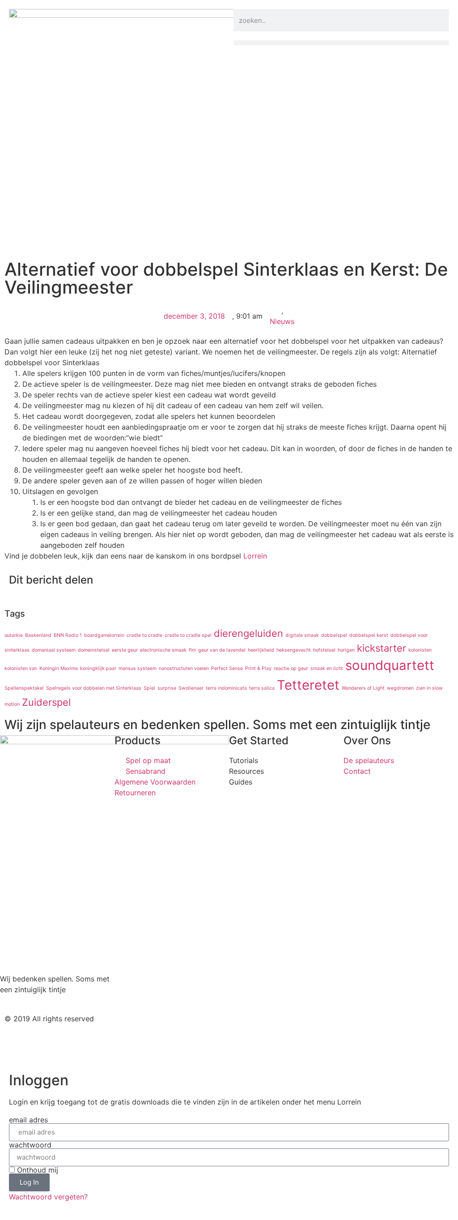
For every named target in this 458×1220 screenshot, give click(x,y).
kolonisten (420, 650)
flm (192, 650)
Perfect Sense (227, 668)
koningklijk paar (98, 668)
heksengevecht (293, 650)
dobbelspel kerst (368, 635)
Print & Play (258, 668)
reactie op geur (291, 668)
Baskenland (38, 635)
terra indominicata (226, 688)
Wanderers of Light (363, 688)
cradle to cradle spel (188, 635)
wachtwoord (30, 1144)
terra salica (262, 688)
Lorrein (255, 555)
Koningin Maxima (58, 668)
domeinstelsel (94, 650)
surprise (166, 688)
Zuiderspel (46, 702)
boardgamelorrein (104, 635)
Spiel (149, 688)
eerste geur (125, 650)
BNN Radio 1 (68, 635)
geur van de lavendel (222, 650)
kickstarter (381, 648)
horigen (346, 650)
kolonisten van (20, 668)
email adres (28, 1119)
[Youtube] (294, 1026)
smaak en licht (326, 668)
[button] (341, 42)
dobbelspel (334, 635)
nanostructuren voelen (184, 668)
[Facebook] (269, 1026)
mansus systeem (138, 668)
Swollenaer (191, 688)
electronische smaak (163, 650)
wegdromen (400, 688)
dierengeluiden (248, 633)
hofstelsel (324, 650)
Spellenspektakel (24, 688)
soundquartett (389, 665)
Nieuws (282, 321)
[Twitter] (244, 1026)
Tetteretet (308, 685)
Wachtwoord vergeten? (48, 1196)
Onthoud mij (36, 1169)
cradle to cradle (144, 635)
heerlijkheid (261, 650)
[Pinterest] (318, 1026)
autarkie (13, 635)
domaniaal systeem (54, 650)
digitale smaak (302, 635)
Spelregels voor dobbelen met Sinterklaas (93, 688)
